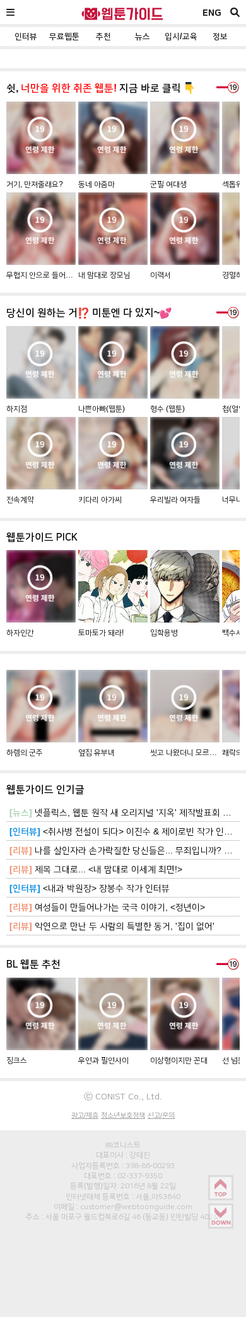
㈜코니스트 (123, 1144)
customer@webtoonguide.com (136, 1206)
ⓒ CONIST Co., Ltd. (123, 1096)
